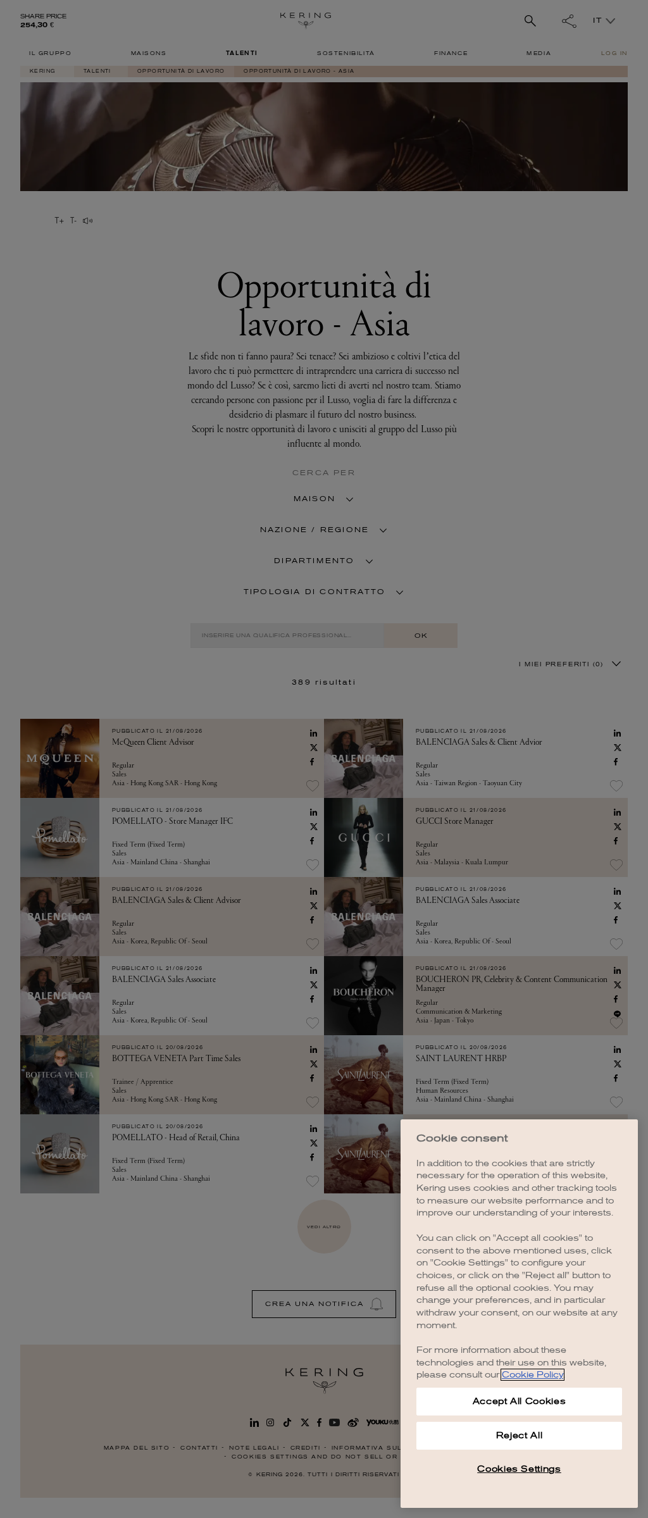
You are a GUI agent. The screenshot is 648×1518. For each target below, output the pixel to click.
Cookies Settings (519, 1469)
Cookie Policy (532, 1374)
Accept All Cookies (519, 1401)
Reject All (519, 1435)
